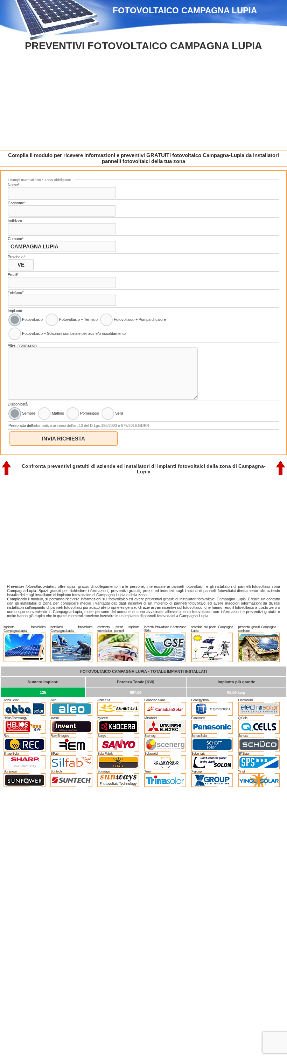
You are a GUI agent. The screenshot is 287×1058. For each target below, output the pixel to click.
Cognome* (17, 203)
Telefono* (15, 292)
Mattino (57, 413)
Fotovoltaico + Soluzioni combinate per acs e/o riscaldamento (73, 333)
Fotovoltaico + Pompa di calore (139, 319)
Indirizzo (15, 221)
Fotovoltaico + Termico (78, 319)
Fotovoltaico (32, 319)
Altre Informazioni (22, 345)
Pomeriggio (89, 413)
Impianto (15, 311)
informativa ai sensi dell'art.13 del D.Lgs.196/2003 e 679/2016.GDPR (91, 425)
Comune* (15, 239)
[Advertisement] (143, 101)
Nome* (13, 185)
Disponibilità (18, 404)
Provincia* (16, 257)
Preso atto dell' (78, 425)
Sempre (28, 413)
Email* (13, 275)
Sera (118, 413)
